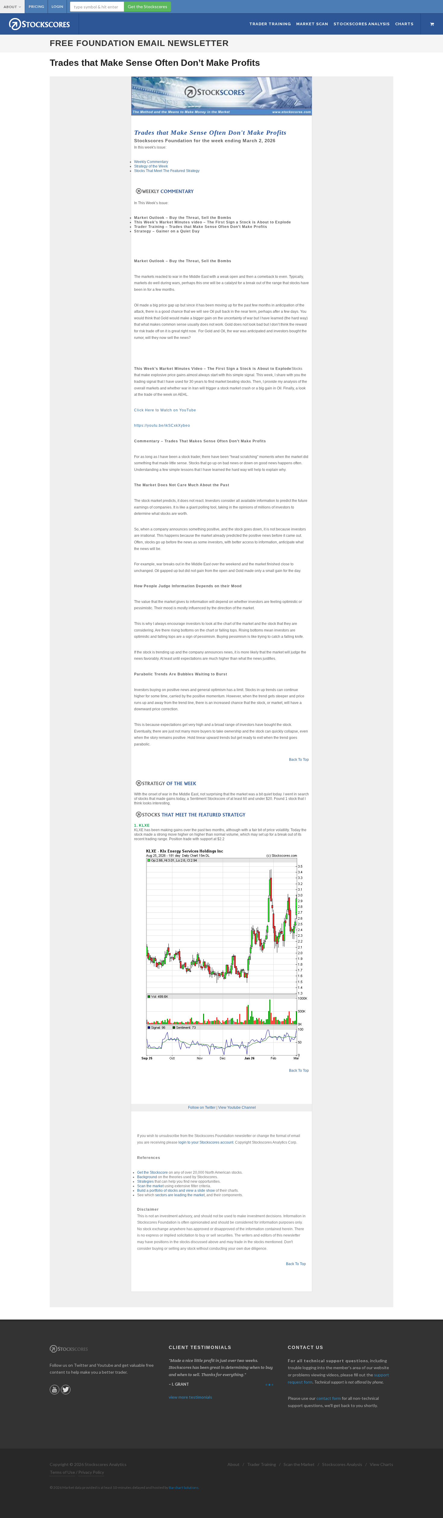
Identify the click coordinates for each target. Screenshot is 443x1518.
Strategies (145, 1181)
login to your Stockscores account (205, 1142)
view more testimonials (190, 1397)
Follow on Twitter (201, 1107)
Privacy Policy (91, 1472)
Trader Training (261, 1464)
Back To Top (299, 759)
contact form (328, 1398)
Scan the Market (299, 1464)
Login (57, 6)
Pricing (36, 6)
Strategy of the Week (151, 166)
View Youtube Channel (237, 1107)
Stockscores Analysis (342, 1464)
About (10, 7)
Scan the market (150, 1186)
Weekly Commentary (151, 162)
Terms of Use (62, 1472)
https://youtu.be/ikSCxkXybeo (162, 425)
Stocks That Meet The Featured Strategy (167, 171)
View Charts (381, 1464)
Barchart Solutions (184, 1487)
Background (147, 1177)
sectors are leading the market (180, 1195)
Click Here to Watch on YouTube (165, 410)
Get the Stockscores (147, 6)
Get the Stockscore (152, 1172)
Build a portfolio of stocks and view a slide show (176, 1190)
